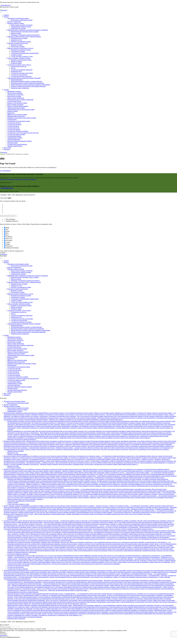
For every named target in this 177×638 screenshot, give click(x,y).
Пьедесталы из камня (17, 46)
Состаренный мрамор (14, 136)
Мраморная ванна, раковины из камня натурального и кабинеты (27, 30)
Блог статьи (7, 147)
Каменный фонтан (17, 79)
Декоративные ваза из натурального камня (20, 109)
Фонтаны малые (12, 142)
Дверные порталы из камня (16, 108)
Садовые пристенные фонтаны (17, 144)
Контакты (7, 149)
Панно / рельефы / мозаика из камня (18, 58)
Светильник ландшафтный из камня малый (24, 53)
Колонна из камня (16, 45)
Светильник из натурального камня (18, 121)
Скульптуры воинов (13, 129)
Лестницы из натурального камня (18, 18)
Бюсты (13, 68)
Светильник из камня (18, 51)
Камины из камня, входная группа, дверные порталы (24, 36)
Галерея (6, 89)
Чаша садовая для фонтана (15, 98)
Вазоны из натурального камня (17, 103)
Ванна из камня (16, 33)
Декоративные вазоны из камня (21, 26)
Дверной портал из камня (19, 38)
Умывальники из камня (14, 137)
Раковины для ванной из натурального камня (21, 118)
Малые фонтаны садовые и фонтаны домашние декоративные (30, 84)
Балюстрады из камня (14, 96)
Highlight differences (12, 221)
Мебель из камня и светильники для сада (20, 48)
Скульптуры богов (13, 126)
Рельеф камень (12, 119)
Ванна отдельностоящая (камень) (17, 106)
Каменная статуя (16, 71)
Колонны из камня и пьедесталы (17, 43)
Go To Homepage (5, 170)
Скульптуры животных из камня (17, 131)
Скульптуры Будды (13, 128)
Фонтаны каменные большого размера (19, 141)
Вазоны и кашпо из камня (15, 23)
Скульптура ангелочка (14, 124)
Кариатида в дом (16, 40)
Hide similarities (10, 219)
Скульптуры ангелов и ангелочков (22, 73)
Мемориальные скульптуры (16, 116)
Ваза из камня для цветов (15, 104)
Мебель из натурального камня (17, 114)
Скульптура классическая (19, 74)
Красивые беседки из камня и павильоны (20, 99)
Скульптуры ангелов (13, 123)
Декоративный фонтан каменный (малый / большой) (24, 78)
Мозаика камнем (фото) (14, 146)
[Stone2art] (3, 10)
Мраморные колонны (14, 91)
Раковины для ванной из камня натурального (25, 35)
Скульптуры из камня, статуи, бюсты (19, 65)
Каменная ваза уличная (18, 28)
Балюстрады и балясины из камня (21, 20)
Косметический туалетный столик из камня (25, 31)
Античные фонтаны (13, 139)
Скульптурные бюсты (14, 101)
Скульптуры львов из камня (16, 134)
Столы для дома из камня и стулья (22, 56)
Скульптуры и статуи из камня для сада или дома (22, 132)
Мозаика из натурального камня (21, 60)
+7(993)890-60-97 (5, 5)
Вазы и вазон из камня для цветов (21, 25)
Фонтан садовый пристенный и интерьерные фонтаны (28, 86)
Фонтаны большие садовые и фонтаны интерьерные (27, 83)
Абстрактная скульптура (18, 66)
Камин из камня (12, 111)
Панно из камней (16, 61)
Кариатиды (10, 113)
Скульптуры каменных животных (21, 69)
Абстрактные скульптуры (15, 94)
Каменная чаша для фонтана (20, 88)
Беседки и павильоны (14, 21)
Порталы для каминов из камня (21, 41)
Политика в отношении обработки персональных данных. (18, 179)
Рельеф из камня (16, 63)
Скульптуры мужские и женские (21, 76)
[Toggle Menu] (0, 12)
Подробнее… (4, 635)
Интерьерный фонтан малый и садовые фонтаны (26, 81)
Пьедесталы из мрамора (14, 93)
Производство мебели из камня (21, 50)
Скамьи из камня (16, 55)
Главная (6, 15)
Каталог (6, 16)
